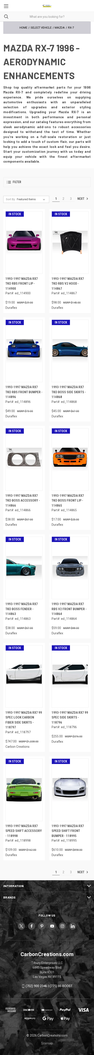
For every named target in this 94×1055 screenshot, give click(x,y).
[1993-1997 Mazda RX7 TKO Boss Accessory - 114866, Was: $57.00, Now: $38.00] (24, 459)
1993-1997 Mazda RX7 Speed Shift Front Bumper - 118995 (68, 831)
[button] (47, 182)
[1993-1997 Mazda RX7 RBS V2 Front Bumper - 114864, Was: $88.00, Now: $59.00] (70, 567)
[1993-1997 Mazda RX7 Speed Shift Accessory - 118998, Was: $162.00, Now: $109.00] (24, 789)
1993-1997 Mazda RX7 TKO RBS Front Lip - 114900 (21, 284)
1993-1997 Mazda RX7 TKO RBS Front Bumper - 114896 (23, 392)
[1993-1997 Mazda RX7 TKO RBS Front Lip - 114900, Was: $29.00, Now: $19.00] (24, 242)
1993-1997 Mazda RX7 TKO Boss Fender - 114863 (21, 609)
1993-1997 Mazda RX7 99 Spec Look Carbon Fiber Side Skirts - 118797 (23, 720)
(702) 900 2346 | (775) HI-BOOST (49, 986)
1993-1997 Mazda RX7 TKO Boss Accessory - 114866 (22, 500)
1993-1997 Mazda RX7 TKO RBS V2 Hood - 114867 (68, 284)
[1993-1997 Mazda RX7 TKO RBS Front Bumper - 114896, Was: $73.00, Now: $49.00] (24, 350)
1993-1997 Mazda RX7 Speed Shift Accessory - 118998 (23, 831)
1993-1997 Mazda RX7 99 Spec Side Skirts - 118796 (70, 717)
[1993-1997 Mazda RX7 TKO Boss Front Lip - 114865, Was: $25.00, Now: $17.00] (70, 459)
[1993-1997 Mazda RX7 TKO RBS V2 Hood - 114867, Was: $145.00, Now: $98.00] (70, 242)
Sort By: (11, 199)
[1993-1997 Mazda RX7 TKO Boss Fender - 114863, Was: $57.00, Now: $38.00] (24, 567)
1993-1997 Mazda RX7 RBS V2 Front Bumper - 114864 (69, 609)
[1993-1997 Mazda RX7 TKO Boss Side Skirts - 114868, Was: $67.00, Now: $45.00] (70, 350)
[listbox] (31, 199)
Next (81, 198)
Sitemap (47, 1043)
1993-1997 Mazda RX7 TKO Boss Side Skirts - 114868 (69, 392)
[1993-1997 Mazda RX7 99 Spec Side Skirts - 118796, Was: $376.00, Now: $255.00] (70, 676)
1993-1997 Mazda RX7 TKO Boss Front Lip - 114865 (68, 500)
